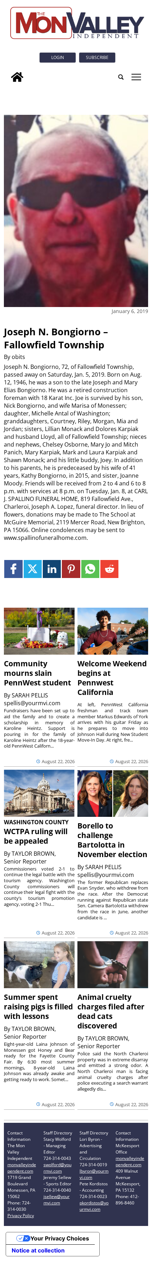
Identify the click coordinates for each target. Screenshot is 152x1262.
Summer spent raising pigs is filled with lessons (38, 1006)
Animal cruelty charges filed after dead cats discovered (111, 1011)
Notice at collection (38, 1250)
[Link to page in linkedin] (52, 569)
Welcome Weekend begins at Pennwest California (112, 678)
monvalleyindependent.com (21, 1168)
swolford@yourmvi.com (57, 1168)
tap (135, 77)
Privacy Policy (20, 1216)
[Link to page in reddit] (109, 569)
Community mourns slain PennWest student (37, 673)
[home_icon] (17, 77)
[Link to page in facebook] (13, 569)
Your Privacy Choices (59, 1238)
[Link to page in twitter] (33, 569)
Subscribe (97, 57)
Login (57, 57)
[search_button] (120, 77)
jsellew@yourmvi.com (56, 1199)
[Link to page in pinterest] (71, 569)
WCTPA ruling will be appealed (36, 836)
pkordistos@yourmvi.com (94, 1206)
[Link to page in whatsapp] (90, 569)
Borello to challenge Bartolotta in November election (112, 840)
